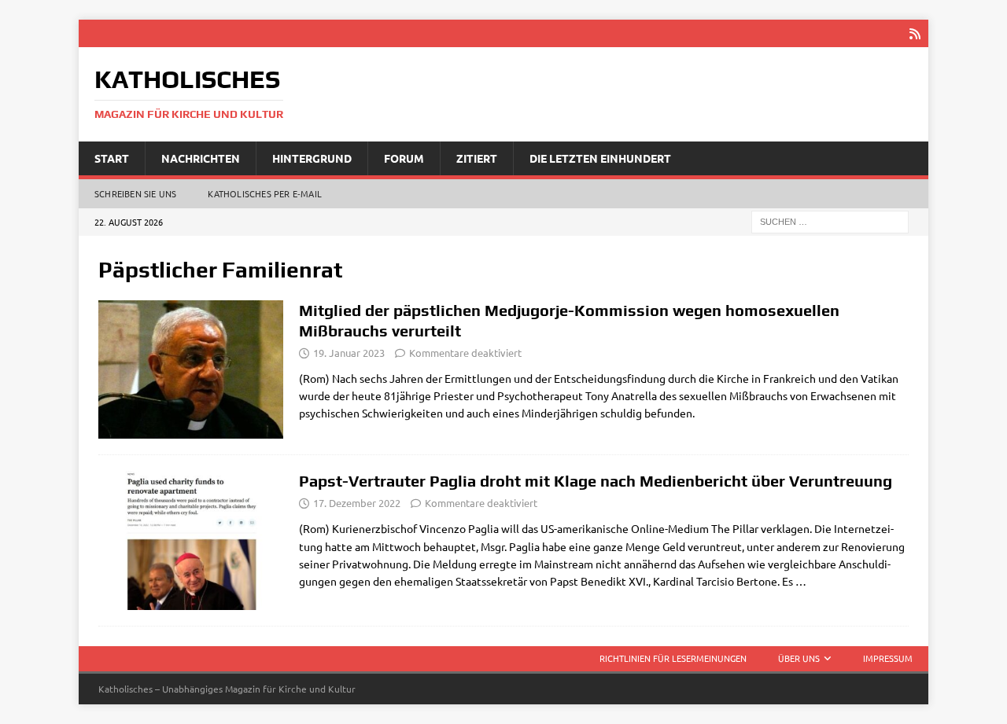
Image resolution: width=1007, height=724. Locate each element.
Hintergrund (312, 158)
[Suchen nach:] (830, 221)
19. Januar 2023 (349, 352)
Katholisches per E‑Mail (265, 193)
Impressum (888, 658)
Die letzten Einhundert (600, 158)
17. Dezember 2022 (356, 502)
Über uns (799, 658)
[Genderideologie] (190, 369)
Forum (404, 158)
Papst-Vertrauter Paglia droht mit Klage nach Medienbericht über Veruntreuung (595, 481)
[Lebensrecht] (190, 540)
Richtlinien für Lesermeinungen (673, 658)
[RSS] (914, 33)
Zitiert (476, 158)
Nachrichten (200, 158)
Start (111, 158)
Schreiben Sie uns (135, 193)
